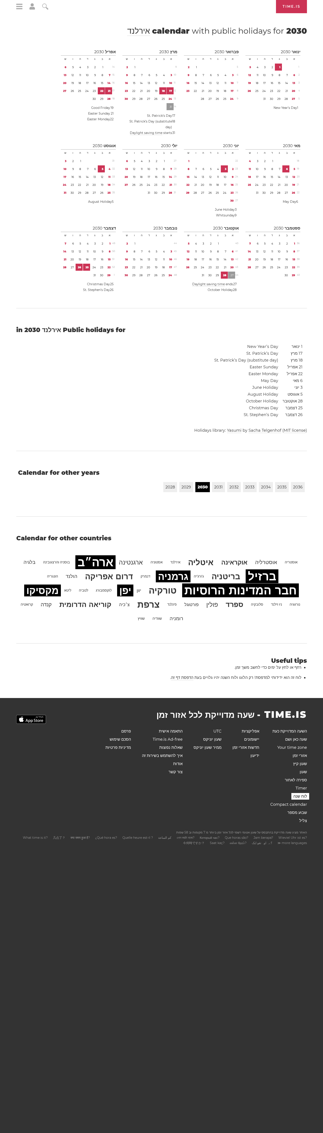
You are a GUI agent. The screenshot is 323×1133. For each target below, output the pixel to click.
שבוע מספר (297, 812)
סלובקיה (257, 604)
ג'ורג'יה (199, 576)
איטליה (201, 562)
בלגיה (29, 562)
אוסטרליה (266, 562)
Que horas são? (236, 838)
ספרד (234, 604)
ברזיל (262, 576)
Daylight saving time (146, 133)
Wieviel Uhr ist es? (292, 838)
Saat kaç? (217, 843)
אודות (178, 763)
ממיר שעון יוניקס (207, 747)
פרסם (126, 731)
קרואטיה (27, 604)
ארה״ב (95, 562)
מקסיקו (42, 590)
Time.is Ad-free (168, 739)
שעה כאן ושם (296, 739)
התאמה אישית (171, 731)
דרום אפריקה (109, 576)
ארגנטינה (131, 562)
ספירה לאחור (296, 780)
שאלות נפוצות (171, 747)
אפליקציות (250, 731)
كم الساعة (164, 838)
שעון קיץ (300, 763)
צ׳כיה (124, 604)
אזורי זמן (300, 755)
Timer (301, 788)
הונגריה (52, 576)
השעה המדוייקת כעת (289, 731)
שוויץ (141, 618)
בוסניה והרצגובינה (56, 562)
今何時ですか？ (194, 843)
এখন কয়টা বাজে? (185, 838)
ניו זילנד (276, 604)
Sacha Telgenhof (265, 430)
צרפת (148, 604)
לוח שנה (300, 796)
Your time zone (292, 747)
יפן (125, 590)
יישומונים (251, 739)
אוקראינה (234, 562)
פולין (212, 604)
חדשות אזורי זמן (245, 747)
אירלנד (138, 31)
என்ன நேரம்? (238, 843)
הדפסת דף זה (182, 677)
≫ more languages (292, 843)
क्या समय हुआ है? (80, 838)
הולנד (71, 576)
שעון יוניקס (212, 739)
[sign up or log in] (32, 8)
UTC (217, 731)
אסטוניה (157, 562)
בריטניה (226, 576)
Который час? (210, 838)
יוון (139, 590)
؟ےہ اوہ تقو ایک (262, 843)
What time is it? (35, 838)
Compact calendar (288, 804)
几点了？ (59, 838)
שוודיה (157, 618)
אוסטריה (291, 562)
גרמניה (173, 576)
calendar (217, 31)
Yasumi (234, 430)
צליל (303, 820)
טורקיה (163, 590)
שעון (303, 771)
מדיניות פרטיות (118, 747)
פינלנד (172, 604)
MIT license (295, 430)
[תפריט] (19, 7)
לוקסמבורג (104, 590)
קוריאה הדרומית (85, 604)
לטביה (83, 590)
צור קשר (176, 771)
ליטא (67, 590)
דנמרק (145, 576)
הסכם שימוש (120, 739)
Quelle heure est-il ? (137, 838)
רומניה (176, 618)
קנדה (46, 604)
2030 (285, 51)
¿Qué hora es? (106, 838)
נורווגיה (295, 604)
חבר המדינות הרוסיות (240, 590)
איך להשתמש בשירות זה (162, 755)
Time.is (291, 6)
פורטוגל (191, 604)
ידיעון (254, 755)
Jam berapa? (263, 838)
